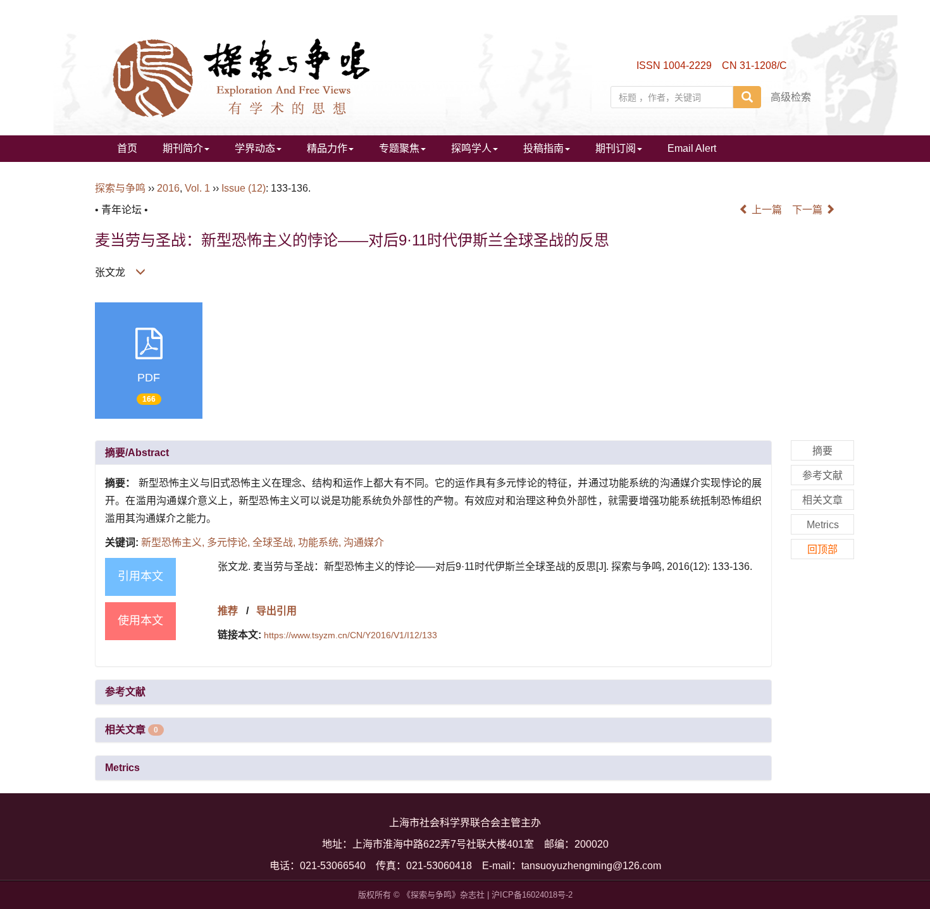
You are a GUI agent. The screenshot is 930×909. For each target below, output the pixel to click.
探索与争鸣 (120, 188)
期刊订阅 (615, 148)
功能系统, (321, 542)
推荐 (228, 610)
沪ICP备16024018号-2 (532, 895)
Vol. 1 (197, 188)
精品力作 (327, 148)
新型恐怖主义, (174, 542)
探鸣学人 (471, 148)
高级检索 (791, 97)
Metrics (122, 767)
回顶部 (822, 549)
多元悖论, (229, 542)
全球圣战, (275, 542)
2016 (168, 188)
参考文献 (125, 691)
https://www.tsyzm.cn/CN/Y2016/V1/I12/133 (350, 635)
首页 (127, 148)
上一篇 (765, 209)
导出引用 (276, 610)
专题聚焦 (399, 148)
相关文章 (131, 729)
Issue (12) (243, 188)
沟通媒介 (364, 542)
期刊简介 (183, 148)
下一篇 (808, 209)
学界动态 (255, 148)
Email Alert (691, 148)
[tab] (433, 453)
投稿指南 (543, 148)
